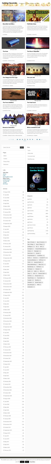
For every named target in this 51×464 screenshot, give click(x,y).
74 (32, 139)
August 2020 (14, 398)
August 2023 (14, 295)
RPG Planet (5, 184)
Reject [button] (27, 461)
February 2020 (14, 415)
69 (19, 139)
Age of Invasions (41, 242)
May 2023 (14, 304)
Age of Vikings (40, 244)
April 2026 (14, 203)
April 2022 (14, 341)
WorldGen (31, 282)
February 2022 (14, 347)
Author (5, 155)
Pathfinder (39, 266)
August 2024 (14, 260)
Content (5, 158)
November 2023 (14, 286)
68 (17, 139)
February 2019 (14, 450)
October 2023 (14, 289)
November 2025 (14, 217)
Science (38, 222)
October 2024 (14, 255)
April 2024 (14, 272)
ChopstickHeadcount (40, 248)
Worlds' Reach (39, 282)
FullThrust (42, 260)
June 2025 (14, 232)
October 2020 (14, 393)
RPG (42, 271)
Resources (6, 164)
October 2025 (14, 220)
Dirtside (38, 253)
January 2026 (14, 212)
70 (22, 139)
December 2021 (14, 352)
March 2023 (14, 309)
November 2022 (14, 321)
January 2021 (14, 384)
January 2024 (14, 281)
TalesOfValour (32, 278)
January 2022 (14, 349)
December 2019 (14, 421)
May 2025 (14, 235)
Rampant (39, 269)
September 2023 (14, 292)
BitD (42, 246)
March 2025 (14, 240)
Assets (38, 204)
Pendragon (31, 269)
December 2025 (14, 215)
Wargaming (38, 230)
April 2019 (14, 444)
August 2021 (14, 364)
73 (30, 139)
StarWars (31, 275)
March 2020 (14, 413)
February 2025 (14, 243)
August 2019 (14, 433)
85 (37, 139)
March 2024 (14, 275)
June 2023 (14, 301)
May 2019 (14, 441)
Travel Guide (40, 278)
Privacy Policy (6, 161)
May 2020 (14, 407)
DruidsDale (40, 255)
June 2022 (14, 335)
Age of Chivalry (32, 242)
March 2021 (14, 378)
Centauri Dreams (6, 179)
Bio (37, 246)
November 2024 (14, 252)
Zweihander (31, 287)
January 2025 (14, 246)
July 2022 (14, 332)
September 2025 (14, 223)
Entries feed (30, 153)
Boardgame (31, 248)
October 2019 (14, 427)
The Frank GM (6, 181)
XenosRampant (32, 284)
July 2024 (14, 263)
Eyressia (35, 257)
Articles (4, 174)
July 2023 (14, 298)
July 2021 (14, 367)
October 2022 (14, 324)
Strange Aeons (39, 275)
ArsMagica (31, 246)
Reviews (38, 219)
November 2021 (14, 355)
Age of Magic (31, 244)
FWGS (30, 262)
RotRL (36, 271)
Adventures (38, 202)
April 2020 (14, 410)
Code (4, 175)
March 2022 (14, 344)
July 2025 (14, 229)
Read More (32, 461)
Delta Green (31, 253)
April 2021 (14, 375)
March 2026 (14, 206)
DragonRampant (32, 255)
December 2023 (14, 283)
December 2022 (14, 318)
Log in (29, 150)
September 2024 (14, 258)
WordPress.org (31, 159)
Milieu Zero (42, 264)
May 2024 (14, 269)
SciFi (35, 273)
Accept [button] (22, 461)
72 (27, 139)
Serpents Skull (42, 273)
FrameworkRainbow (33, 260)
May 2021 (14, 372)
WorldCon (38, 280)
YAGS (39, 284)
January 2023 (14, 315)
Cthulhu (30, 251)
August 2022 (14, 329)
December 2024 (14, 249)
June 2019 (14, 438)
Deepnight (37, 251)
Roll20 (30, 271)
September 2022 (14, 326)
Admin (38, 199)
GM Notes (34, 34)
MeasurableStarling (32, 264)
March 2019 (14, 447)
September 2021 (14, 361)
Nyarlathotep (31, 266)
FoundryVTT (44, 257)
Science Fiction (11, 60)
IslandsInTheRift (38, 262)
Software (38, 227)
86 (39, 139)
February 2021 (14, 381)
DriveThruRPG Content (8, 176)
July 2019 (14, 436)
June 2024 (14, 266)
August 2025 (14, 226)
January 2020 (14, 418)
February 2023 (14, 312)
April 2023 (14, 306)
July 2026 (14, 194)
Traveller (5, 182)
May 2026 (14, 200)
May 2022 (14, 338)
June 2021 (14, 370)
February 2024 (14, 278)
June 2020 (14, 404)
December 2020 (14, 387)
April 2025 (14, 238)
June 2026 (14, 197)
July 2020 (14, 401)
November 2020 (14, 390)
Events (30, 257)
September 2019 (14, 430)
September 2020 (14, 395)
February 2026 (14, 209)
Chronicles (6, 85)
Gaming (5, 34)
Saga (30, 273)
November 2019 (14, 424)
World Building (18, 135)
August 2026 (14, 192)
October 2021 (14, 358)
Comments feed (31, 156)
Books (38, 207)
